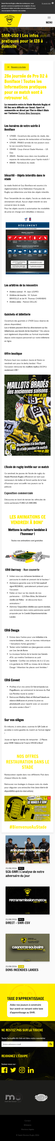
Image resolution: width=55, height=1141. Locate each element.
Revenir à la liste (18, 67)
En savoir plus (46, 3)
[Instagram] (22, 1070)
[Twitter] (13, 1070)
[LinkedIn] (31, 1070)
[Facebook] (4, 1070)
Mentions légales (27, 1129)
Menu (49, 22)
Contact (27, 1120)
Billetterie (27, 1125)
